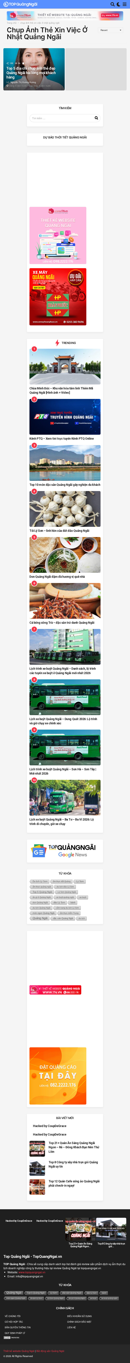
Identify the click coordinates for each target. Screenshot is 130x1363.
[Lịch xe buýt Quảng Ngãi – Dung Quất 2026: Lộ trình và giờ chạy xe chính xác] (65, 697)
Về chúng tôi (12, 1316)
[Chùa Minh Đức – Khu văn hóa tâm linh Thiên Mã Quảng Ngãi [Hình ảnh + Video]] (65, 366)
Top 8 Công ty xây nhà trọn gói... (111, 1245)
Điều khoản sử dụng (79, 1316)
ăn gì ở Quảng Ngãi (42, 897)
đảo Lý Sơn (59, 902)
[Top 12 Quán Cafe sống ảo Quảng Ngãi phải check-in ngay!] (37, 1187)
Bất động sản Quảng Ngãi (50, 1351)
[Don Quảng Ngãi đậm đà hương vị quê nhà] (65, 555)
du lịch (82, 918)
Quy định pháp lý (15, 1333)
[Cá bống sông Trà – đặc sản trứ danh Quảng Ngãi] (65, 601)
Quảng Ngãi (40, 918)
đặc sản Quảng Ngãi (63, 918)
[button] (113, 4)
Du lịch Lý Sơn (40, 881)
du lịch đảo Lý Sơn (65, 887)
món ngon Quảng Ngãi (44, 913)
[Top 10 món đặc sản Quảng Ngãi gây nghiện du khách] (65, 463)
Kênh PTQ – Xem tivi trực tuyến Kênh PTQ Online (61, 438)
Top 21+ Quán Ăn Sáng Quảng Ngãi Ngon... (80, 1245)
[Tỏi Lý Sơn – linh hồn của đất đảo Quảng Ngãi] (65, 509)
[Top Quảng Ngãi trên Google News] (63, 851)
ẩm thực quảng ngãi (42, 887)
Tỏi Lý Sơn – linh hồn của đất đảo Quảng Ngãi (59, 530)
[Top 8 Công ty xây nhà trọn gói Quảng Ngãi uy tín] (37, 1168)
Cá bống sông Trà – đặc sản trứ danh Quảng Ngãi (61, 622)
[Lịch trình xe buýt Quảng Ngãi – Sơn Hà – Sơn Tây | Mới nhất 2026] (65, 747)
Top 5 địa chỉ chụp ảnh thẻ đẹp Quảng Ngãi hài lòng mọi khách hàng (31, 73)
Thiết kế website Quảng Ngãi (18, 1351)
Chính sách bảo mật (79, 1321)
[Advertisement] (65, 179)
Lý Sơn (80, 881)
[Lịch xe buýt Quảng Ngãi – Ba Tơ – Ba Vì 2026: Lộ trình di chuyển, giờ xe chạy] (65, 798)
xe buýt (83, 897)
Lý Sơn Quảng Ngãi (67, 892)
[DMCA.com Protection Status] (11, 1337)
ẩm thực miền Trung (69, 913)
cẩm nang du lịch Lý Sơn (67, 908)
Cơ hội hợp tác (14, 1321)
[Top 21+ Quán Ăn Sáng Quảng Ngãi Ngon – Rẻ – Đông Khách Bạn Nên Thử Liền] (37, 1148)
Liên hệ (71, 1327)
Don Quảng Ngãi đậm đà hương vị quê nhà (57, 576)
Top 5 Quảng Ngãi (42, 892)
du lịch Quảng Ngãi (41, 908)
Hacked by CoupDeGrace (49, 1126)
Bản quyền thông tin (17, 1327)
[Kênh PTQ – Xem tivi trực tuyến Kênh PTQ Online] (65, 417)
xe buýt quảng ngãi (65, 897)
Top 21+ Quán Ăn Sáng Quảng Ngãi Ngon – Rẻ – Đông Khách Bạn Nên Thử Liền (74, 1147)
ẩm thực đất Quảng (62, 881)
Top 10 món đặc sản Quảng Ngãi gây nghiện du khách (64, 484)
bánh (73, 902)
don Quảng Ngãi (40, 902)
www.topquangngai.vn (32, 1272)
